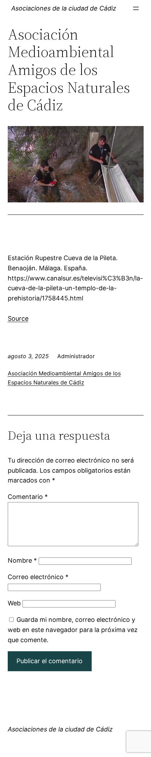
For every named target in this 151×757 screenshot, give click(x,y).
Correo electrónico (38, 577)
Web (14, 603)
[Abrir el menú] (136, 8)
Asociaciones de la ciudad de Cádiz (63, 8)
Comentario (28, 496)
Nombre (22, 560)
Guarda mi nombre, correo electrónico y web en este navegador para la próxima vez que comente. (73, 630)
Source (18, 318)
